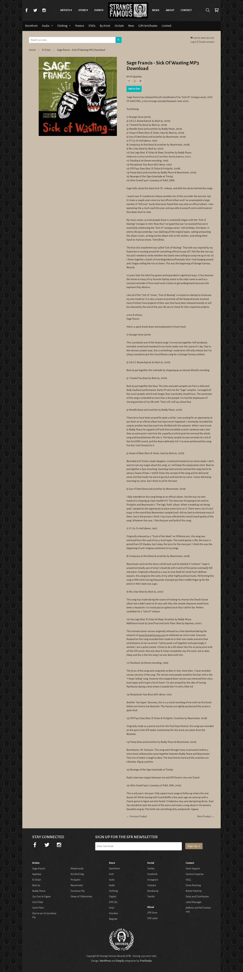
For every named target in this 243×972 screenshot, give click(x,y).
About (170, 10)
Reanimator (77, 885)
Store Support (193, 868)
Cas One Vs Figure (41, 896)
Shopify (120, 960)
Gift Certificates (147, 25)
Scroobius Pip (78, 891)
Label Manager (194, 902)
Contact (186, 10)
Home (128, 10)
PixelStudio (146, 960)
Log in (194, 42)
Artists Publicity (194, 891)
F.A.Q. (188, 879)
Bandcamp (153, 891)
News (155, 10)
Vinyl (111, 907)
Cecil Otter (37, 902)
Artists (65, 10)
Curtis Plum (38, 907)
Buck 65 (36, 885)
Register (113, 919)
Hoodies (113, 913)
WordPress (105, 960)
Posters (79, 25)
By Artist (105, 25)
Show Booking (193, 885)
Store (82, 10)
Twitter (35, 10)
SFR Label (152, 918)
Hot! (111, 874)
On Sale (119, 25)
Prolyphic (76, 879)
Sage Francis (38, 868)
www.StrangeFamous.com (152, 635)
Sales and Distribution (197, 896)
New (131, 25)
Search (208, 10)
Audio (46, 25)
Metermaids (77, 868)
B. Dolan (46, 50)
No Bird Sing (77, 874)
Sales (112, 879)
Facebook (26, 10)
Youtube (151, 885)
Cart (216, 10)
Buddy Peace (38, 891)
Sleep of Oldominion (81, 896)
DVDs (92, 25)
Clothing (62, 25)
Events (98, 10)
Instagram (44, 10)
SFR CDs (113, 902)
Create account (206, 42)
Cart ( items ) (203, 38)
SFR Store (152, 912)
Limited (166, 25)
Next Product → (205, 816)
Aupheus (36, 874)
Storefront (31, 25)
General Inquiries (195, 874)
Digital (112, 896)
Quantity (137, 76)
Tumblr (151, 896)
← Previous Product (136, 816)
